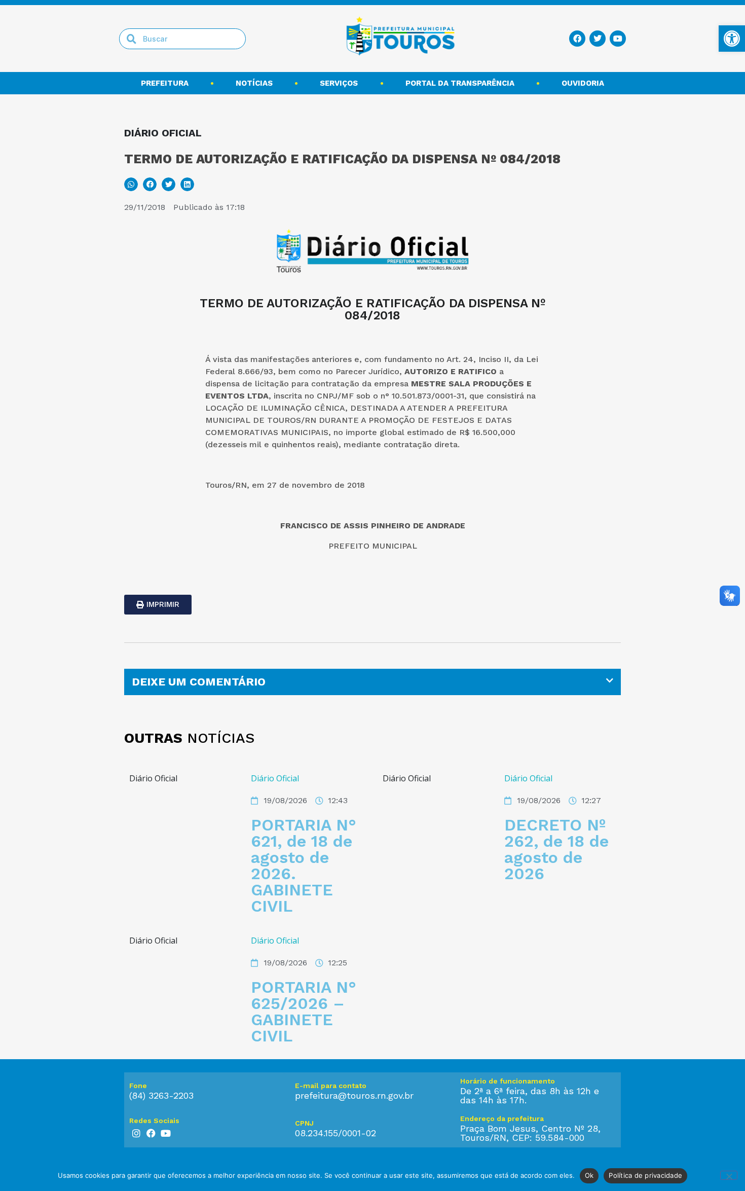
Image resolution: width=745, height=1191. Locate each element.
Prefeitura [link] (165, 83)
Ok (589, 1175)
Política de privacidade (645, 1175)
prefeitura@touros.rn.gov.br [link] (354, 1095)
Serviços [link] (339, 83)
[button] (131, 184)
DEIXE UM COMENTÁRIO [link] (199, 681)
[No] (728, 1175)
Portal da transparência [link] (459, 83)
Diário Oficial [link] (275, 778)
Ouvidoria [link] (583, 83)
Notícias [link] (254, 83)
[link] (732, 38)
